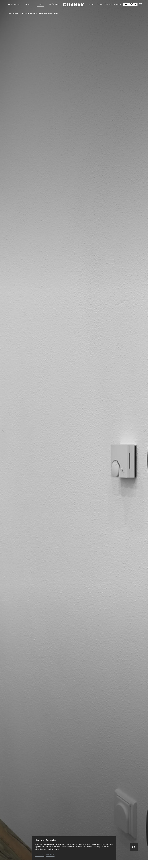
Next (144, 430)
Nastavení (50, 855)
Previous (3, 430)
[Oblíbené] (140, 4)
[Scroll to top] (143, 855)
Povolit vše (39, 855)
